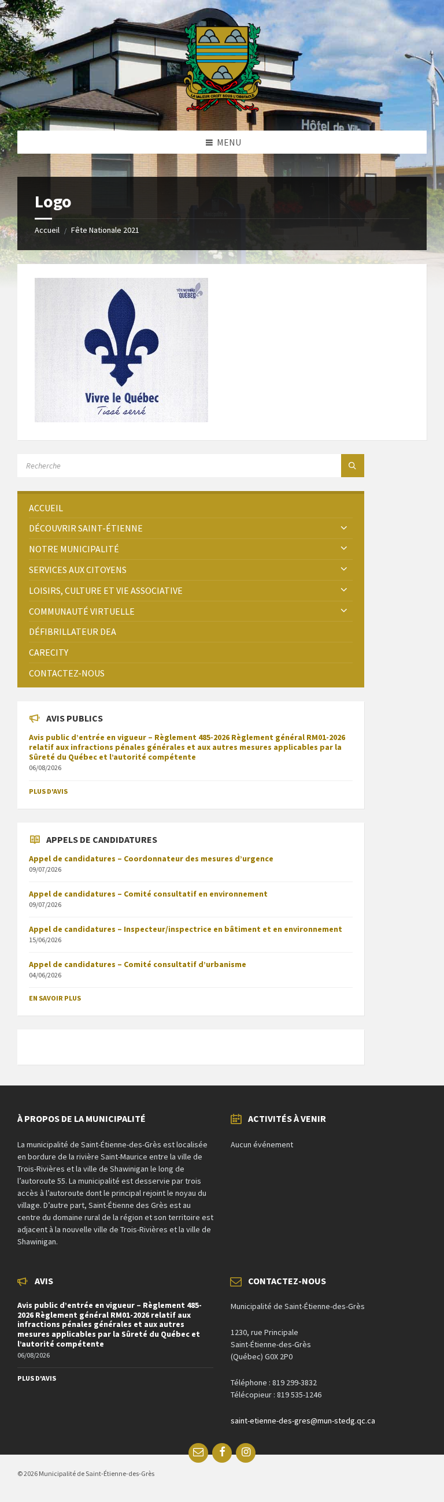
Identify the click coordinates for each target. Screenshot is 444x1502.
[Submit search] (352, 465)
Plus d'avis (48, 791)
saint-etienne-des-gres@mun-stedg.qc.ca (303, 1420)
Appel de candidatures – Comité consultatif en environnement (148, 893)
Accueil (47, 230)
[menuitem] (191, 508)
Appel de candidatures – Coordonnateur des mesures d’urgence (151, 858)
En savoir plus (55, 998)
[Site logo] (222, 108)
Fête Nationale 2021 (105, 230)
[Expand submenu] (344, 528)
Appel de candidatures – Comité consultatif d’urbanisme (137, 964)
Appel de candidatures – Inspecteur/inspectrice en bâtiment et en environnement (185, 929)
